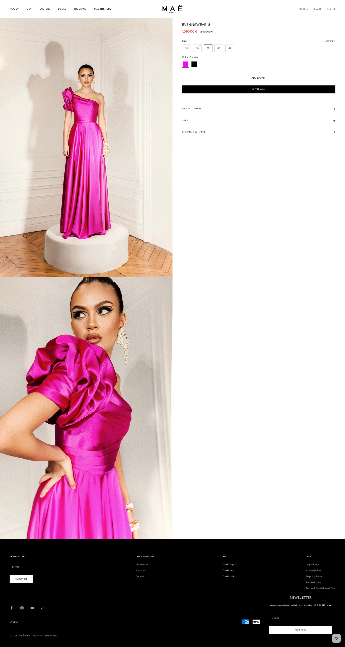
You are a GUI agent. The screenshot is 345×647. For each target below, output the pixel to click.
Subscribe (301, 630)
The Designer (229, 564)
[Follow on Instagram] (22, 608)
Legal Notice (312, 564)
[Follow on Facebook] (12, 608)
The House (228, 570)
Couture (45, 9)
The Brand (80, 9)
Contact (140, 576)
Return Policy (313, 582)
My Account (142, 564)
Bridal (62, 9)
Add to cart (259, 78)
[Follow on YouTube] (32, 608)
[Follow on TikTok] (43, 608)
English (14, 621)
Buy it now (258, 89)
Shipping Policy (314, 576)
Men (29, 9)
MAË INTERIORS (102, 9)
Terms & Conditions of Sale (320, 588)
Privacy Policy (313, 570)
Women (14, 9)
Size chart (330, 40)
